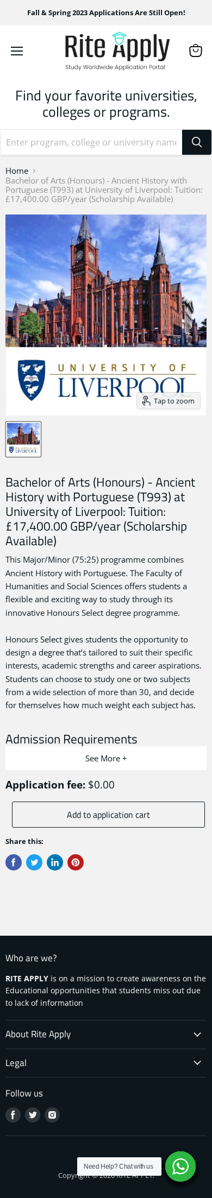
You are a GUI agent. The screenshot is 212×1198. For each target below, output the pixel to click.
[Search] (196, 142)
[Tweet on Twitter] (34, 862)
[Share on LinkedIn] (55, 862)
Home (16, 170)
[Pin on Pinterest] (75, 862)
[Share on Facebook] (13, 862)
